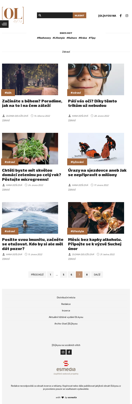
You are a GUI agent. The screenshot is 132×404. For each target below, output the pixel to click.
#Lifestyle (58, 37)
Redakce (66, 303)
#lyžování (77, 161)
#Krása (82, 37)
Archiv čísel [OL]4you (66, 323)
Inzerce (66, 310)
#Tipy (92, 37)
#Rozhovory (44, 37)
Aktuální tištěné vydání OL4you (66, 317)
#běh (8, 92)
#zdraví (76, 92)
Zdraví (6, 120)
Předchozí (37, 274)
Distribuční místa (66, 297)
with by (66, 397)
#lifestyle (77, 231)
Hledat (79, 15)
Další (97, 274)
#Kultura (71, 37)
